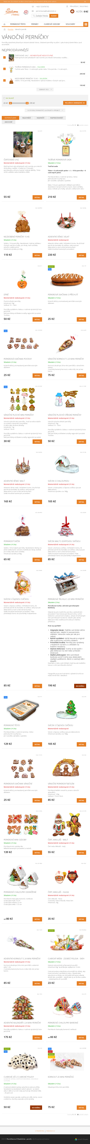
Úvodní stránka (4, 24)
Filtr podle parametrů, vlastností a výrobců (44, 110)
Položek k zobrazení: (75, 103)
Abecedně (8, 122)
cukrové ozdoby (52, 24)
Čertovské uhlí (34, 55)
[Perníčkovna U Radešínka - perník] (16, 12)
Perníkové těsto (18, 24)
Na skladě (10, 98)
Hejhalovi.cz (50, 1131)
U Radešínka (39, 1131)
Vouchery (70, 24)
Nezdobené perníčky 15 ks (31, 78)
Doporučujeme (10, 118)
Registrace (84, 6)
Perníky (34, 24)
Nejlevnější (26, 118)
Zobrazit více (44, 89)
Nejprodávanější (56, 118)
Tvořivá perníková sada (30, 67)
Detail (37, 197)
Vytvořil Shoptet (82, 1139)
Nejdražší (40, 118)
